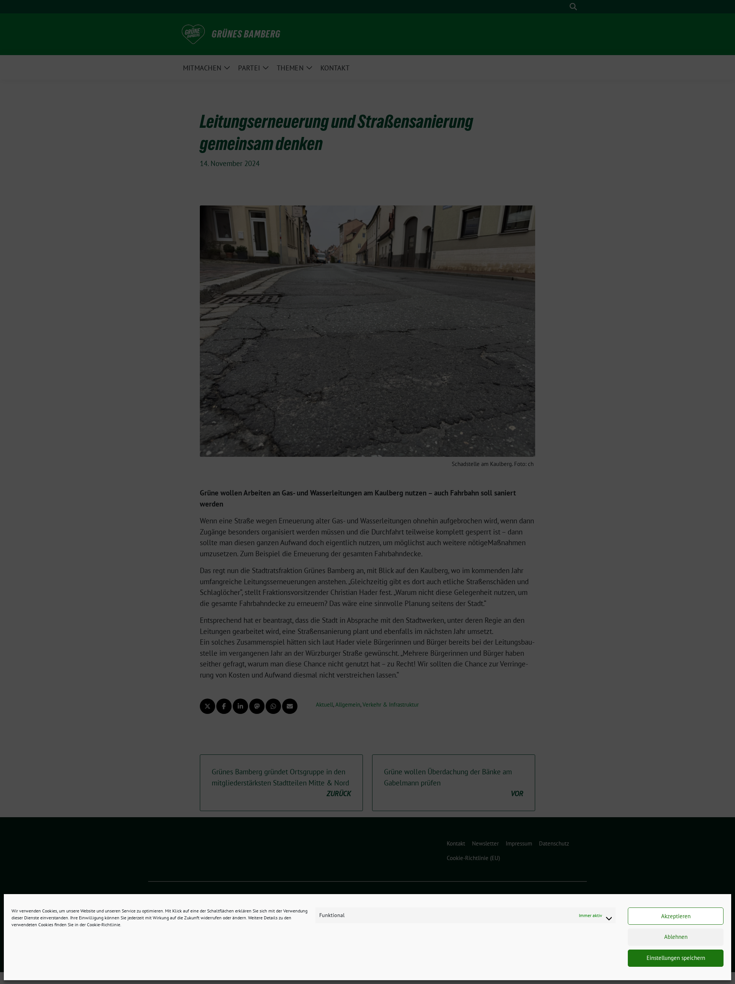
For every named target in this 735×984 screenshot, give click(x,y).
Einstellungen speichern (676, 958)
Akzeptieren (676, 916)
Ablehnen (676, 937)
